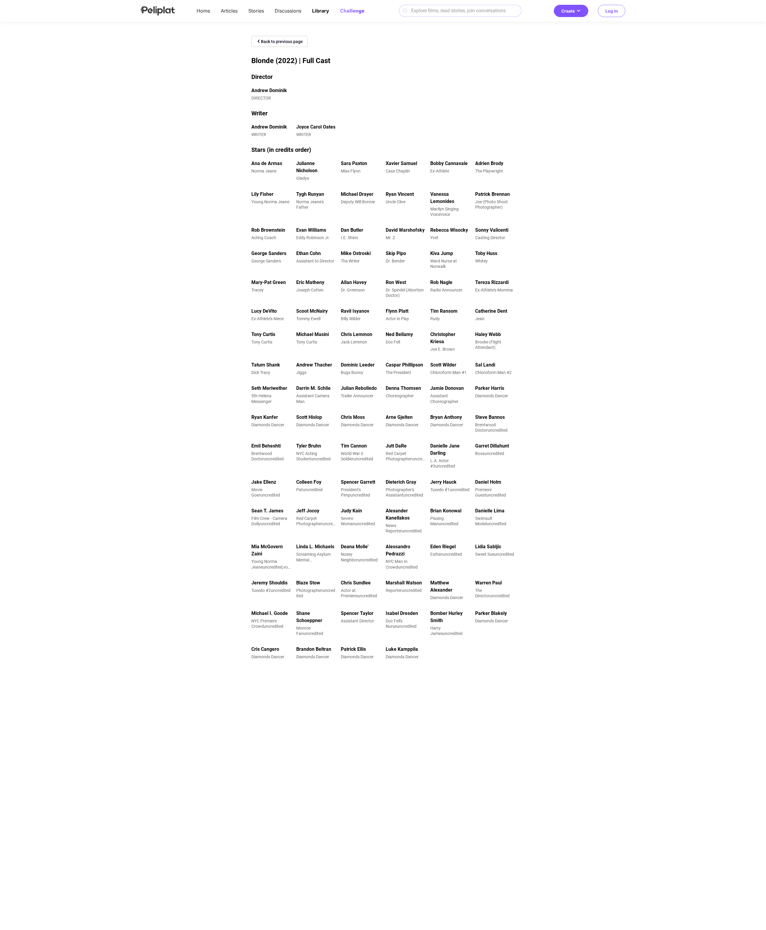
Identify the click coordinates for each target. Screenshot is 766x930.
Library (320, 11)
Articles (229, 11)
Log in (611, 10)
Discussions (288, 11)
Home (203, 11)
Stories (256, 11)
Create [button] (568, 10)
